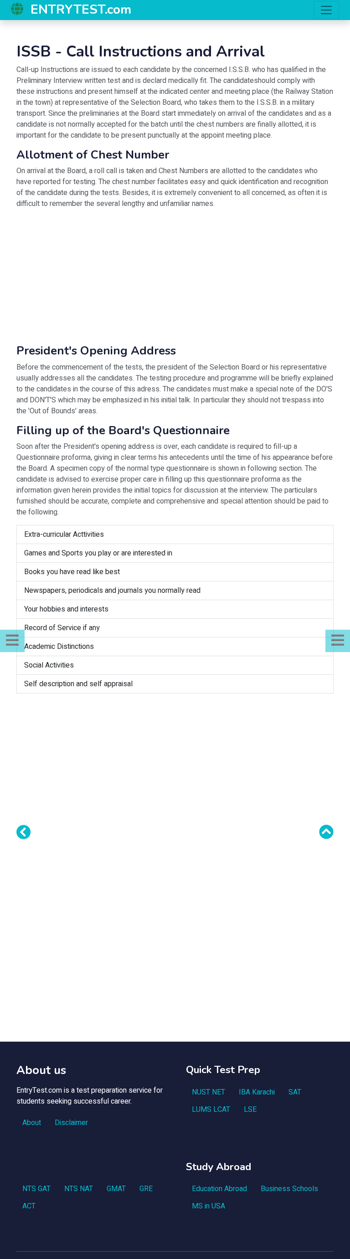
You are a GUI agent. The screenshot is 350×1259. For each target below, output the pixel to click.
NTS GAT (36, 1188)
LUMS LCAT (211, 1109)
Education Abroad (219, 1188)
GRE (146, 1188)
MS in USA (208, 1206)
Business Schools (289, 1188)
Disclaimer (71, 1122)
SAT (294, 1092)
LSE (250, 1109)
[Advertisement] (175, 280)
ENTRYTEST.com (81, 9)
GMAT (116, 1188)
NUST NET (208, 1092)
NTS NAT (78, 1188)
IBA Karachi (257, 1092)
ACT (29, 1206)
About (31, 1122)
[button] (12, 641)
